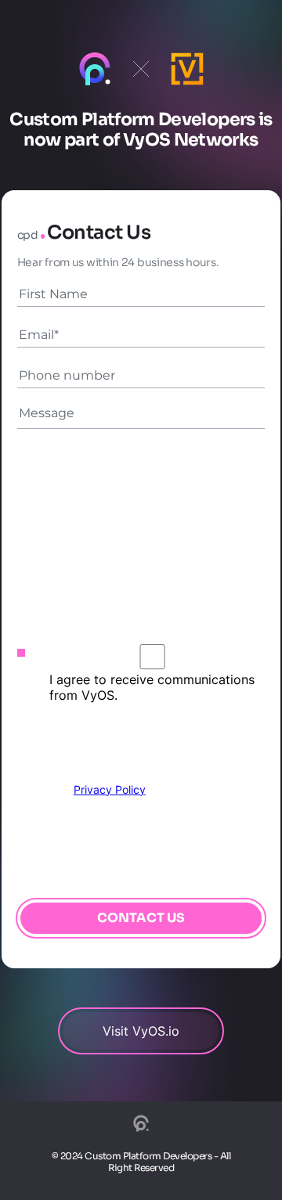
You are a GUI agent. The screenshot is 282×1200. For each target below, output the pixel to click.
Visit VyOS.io (141, 1031)
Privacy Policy (110, 789)
